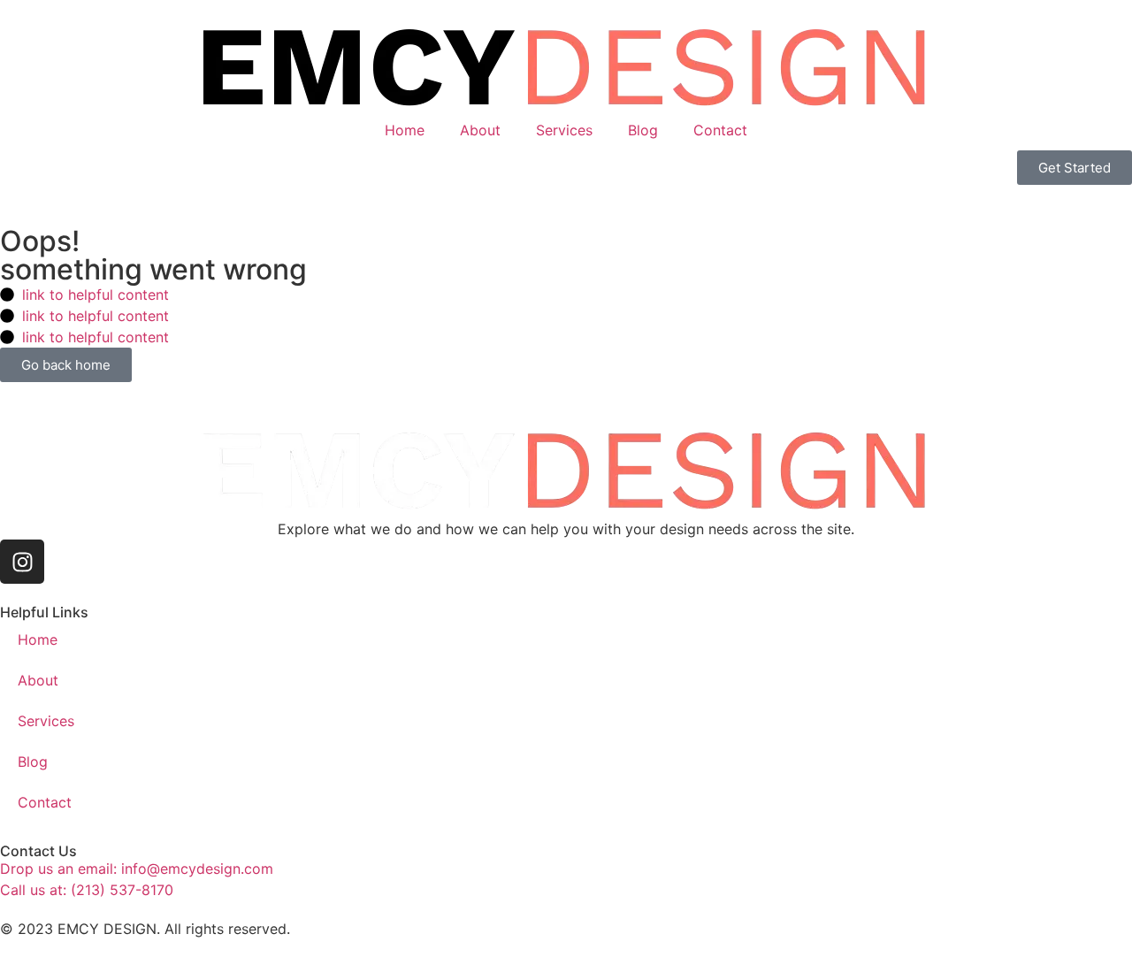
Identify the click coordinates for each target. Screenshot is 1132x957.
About (480, 130)
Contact (720, 130)
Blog (643, 130)
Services (564, 130)
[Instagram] (22, 562)
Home (404, 130)
